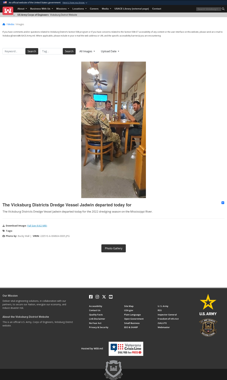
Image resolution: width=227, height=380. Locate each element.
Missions (61, 8)
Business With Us (40, 8)
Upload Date (109, 51)
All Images (86, 51)
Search (32, 51)
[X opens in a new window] (104, 297)
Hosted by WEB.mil (92, 348)
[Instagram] (97, 297)
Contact (156, 8)
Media (105, 8)
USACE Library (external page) (131, 8)
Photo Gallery (113, 248)
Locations (78, 8)
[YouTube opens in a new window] (111, 297)
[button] (75, 2)
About (21, 8)
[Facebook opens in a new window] (91, 297)
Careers (94, 8)
